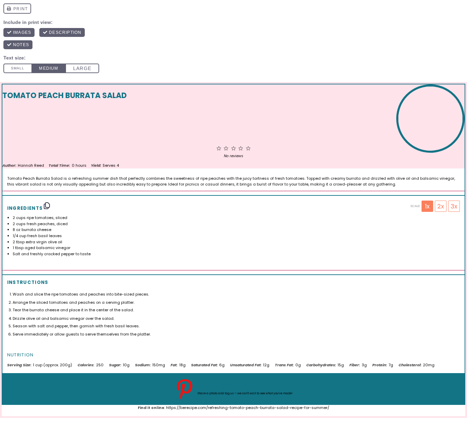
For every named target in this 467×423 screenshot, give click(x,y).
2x (440, 206)
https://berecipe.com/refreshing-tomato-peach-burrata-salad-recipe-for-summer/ (247, 407)
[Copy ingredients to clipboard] (47, 206)
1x (427, 206)
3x (454, 206)
